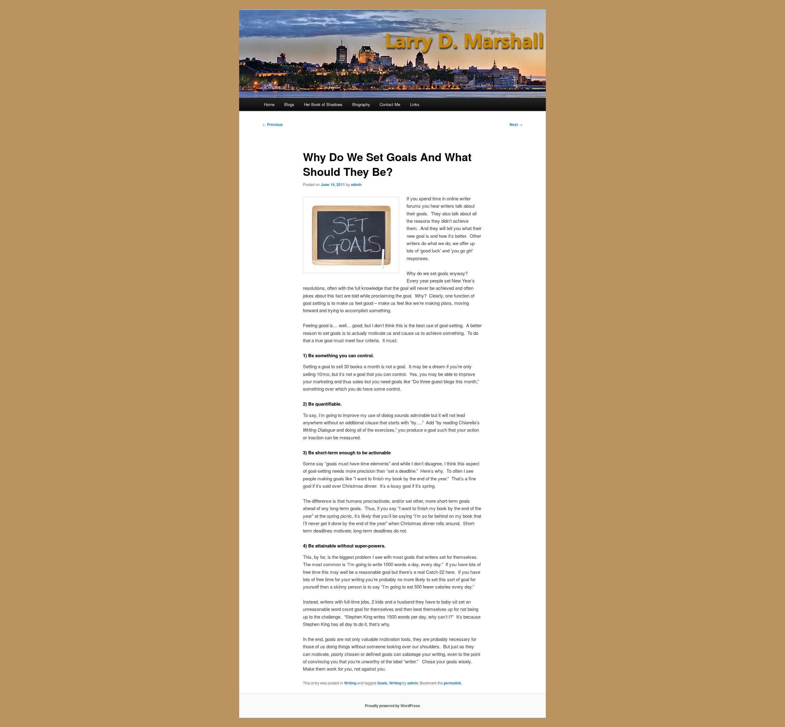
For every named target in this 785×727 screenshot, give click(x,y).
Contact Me (390, 104)
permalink (452, 683)
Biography (361, 104)
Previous (272, 124)
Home (269, 104)
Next (516, 124)
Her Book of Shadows (323, 104)
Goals (382, 683)
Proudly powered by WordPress (392, 705)
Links (414, 104)
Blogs (289, 104)
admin (356, 184)
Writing (350, 683)
